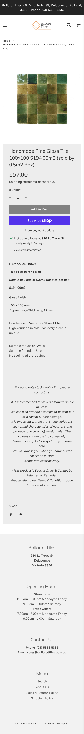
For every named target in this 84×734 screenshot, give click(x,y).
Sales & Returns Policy (42, 693)
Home (6, 40)
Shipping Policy (42, 698)
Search (42, 681)
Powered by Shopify (56, 723)
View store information (27, 249)
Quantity (15, 190)
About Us (42, 687)
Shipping (15, 182)
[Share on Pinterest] (20, 514)
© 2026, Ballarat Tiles (26, 723)
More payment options (39, 230)
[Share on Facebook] (10, 514)
